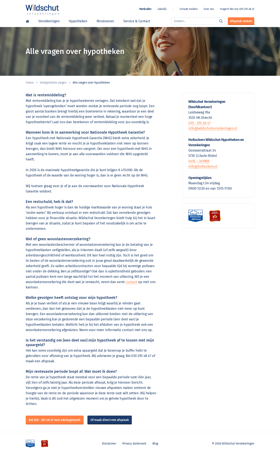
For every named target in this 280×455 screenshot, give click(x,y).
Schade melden (189, 9)
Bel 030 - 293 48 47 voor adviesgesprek (55, 420)
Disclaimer (109, 443)
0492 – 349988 (198, 161)
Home (27, 21)
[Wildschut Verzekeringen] (42, 10)
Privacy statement (134, 443)
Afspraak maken (241, 21)
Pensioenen (105, 21)
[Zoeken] (221, 21)
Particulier (145, 9)
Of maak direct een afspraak (109, 420)
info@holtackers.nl (202, 166)
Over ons (209, 9)
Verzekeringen (49, 21)
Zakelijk (162, 9)
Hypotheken (78, 21)
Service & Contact (136, 21)
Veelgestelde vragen (53, 82)
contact (131, 282)
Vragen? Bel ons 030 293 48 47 (237, 9)
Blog (155, 443)
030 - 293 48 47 (199, 123)
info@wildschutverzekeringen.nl (212, 128)
